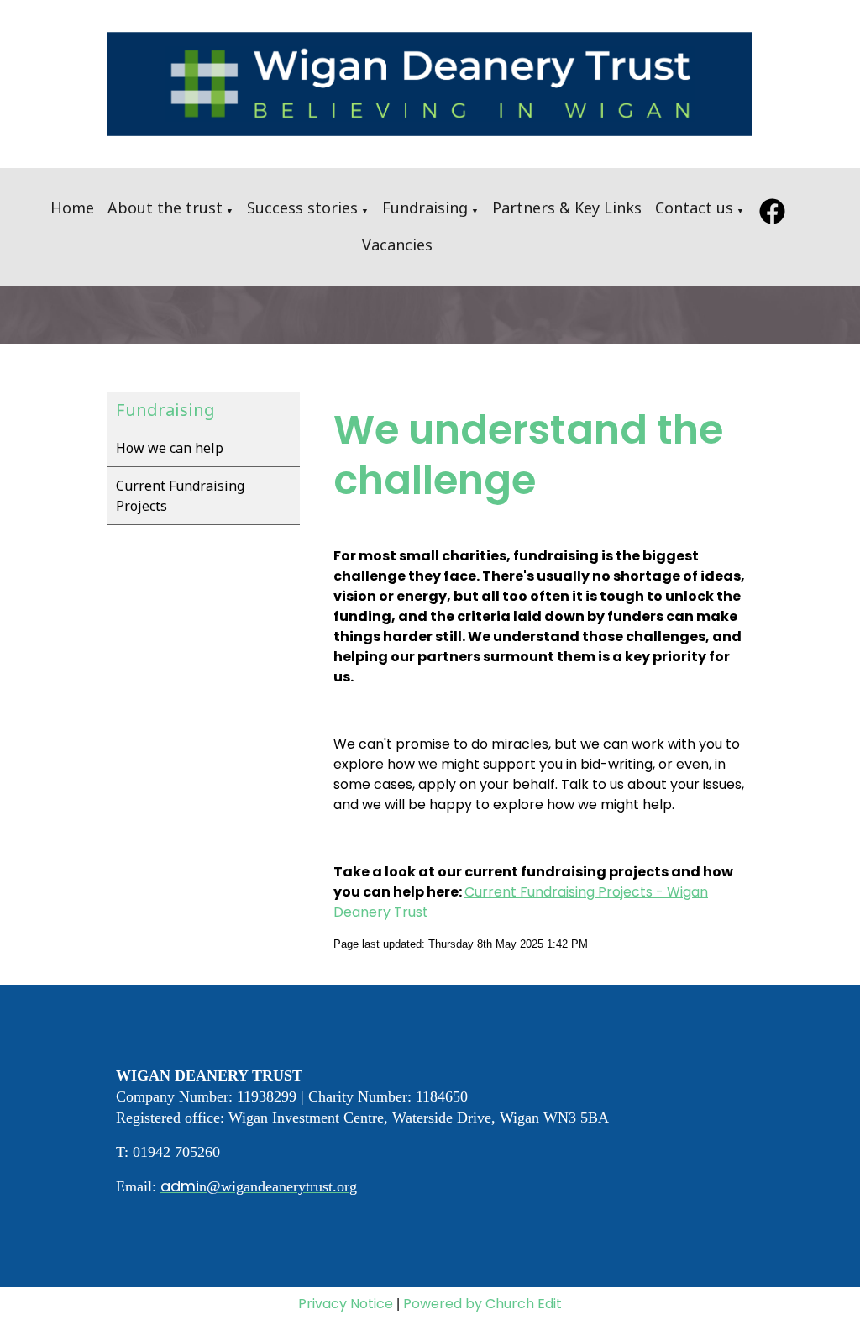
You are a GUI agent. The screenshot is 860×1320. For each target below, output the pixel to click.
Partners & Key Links (567, 207)
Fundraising (425, 207)
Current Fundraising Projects (180, 495)
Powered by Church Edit (482, 1303)
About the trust (165, 207)
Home (72, 207)
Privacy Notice (345, 1303)
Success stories (302, 207)
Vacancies (397, 244)
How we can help (169, 448)
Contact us (694, 207)
